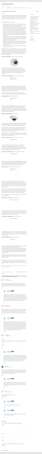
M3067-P (13, 237)
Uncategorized (32, 40)
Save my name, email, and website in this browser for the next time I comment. (13, 443)
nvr (23, 265)
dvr (17, 265)
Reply (2, 287)
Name (3, 433)
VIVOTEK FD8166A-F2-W (13, 96)
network (22, 265)
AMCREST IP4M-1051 (16, 197)
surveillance (3, 266)
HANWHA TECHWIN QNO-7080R (18, 151)
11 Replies (3, 13)
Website (3, 440)
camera (15, 265)
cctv (16, 265)
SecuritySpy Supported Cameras (10, 383)
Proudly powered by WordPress (5, 450)
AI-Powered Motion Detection (34, 18)
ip (18, 265)
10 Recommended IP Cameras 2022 (34, 33)
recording (25, 265)
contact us (17, 262)
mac (19, 265)
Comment (3, 424)
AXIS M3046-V (15, 113)
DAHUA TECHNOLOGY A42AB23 (17, 137)
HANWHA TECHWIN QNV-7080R (18, 75)
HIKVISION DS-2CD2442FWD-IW (14, 166)
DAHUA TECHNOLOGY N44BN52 (16, 56)
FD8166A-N (11, 109)
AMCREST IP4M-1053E (17, 216)
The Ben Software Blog (7, 4)
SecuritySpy (10, 261)
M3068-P (17, 237)
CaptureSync (32, 38)
